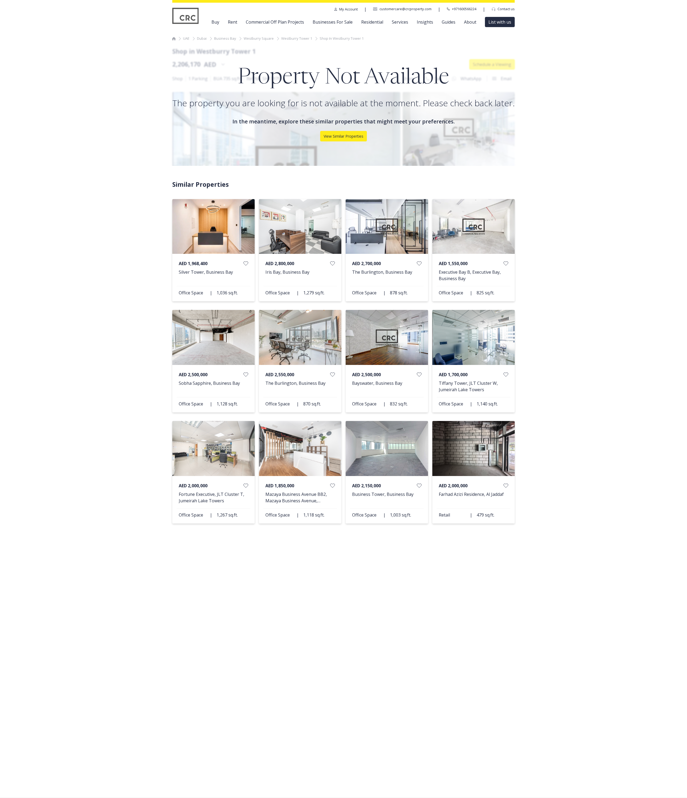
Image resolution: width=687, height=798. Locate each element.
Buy (215, 22)
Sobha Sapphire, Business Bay (209, 383)
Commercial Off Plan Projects (275, 22)
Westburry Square (259, 38)
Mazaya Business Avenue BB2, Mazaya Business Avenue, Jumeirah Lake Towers (296, 500)
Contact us (506, 8)
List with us (499, 22)
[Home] (174, 38)
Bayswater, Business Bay (377, 383)
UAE (186, 38)
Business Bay (225, 38)
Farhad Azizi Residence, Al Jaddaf (471, 494)
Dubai (202, 38)
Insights (425, 22)
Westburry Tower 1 (296, 38)
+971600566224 (464, 8)
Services (400, 22)
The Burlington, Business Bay (382, 272)
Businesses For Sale (333, 22)
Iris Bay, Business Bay (287, 272)
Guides (448, 22)
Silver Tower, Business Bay (206, 272)
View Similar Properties (343, 136)
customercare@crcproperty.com (405, 8)
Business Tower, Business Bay (383, 494)
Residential (372, 22)
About (470, 22)
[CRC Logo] (185, 15)
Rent (232, 22)
